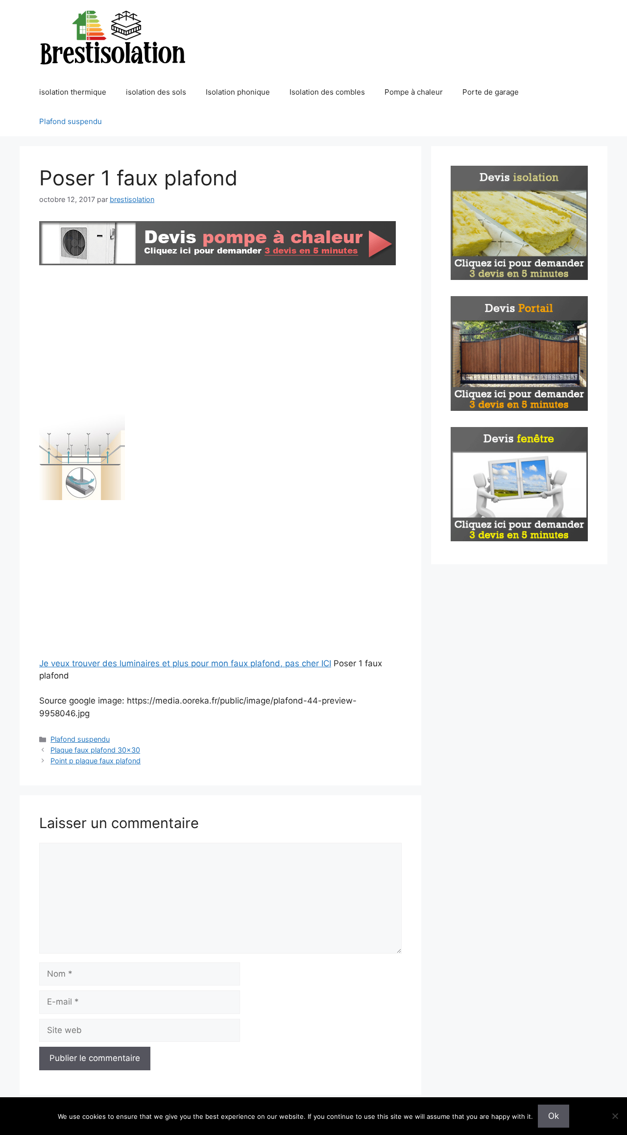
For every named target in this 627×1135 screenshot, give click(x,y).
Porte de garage (490, 92)
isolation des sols (156, 92)
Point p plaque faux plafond (95, 761)
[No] (615, 1116)
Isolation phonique (238, 92)
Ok (553, 1116)
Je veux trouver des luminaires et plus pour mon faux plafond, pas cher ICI (185, 663)
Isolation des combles (327, 92)
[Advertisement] (220, 341)
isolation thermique (72, 92)
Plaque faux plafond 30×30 (95, 750)
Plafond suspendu (70, 121)
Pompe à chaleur (414, 92)
